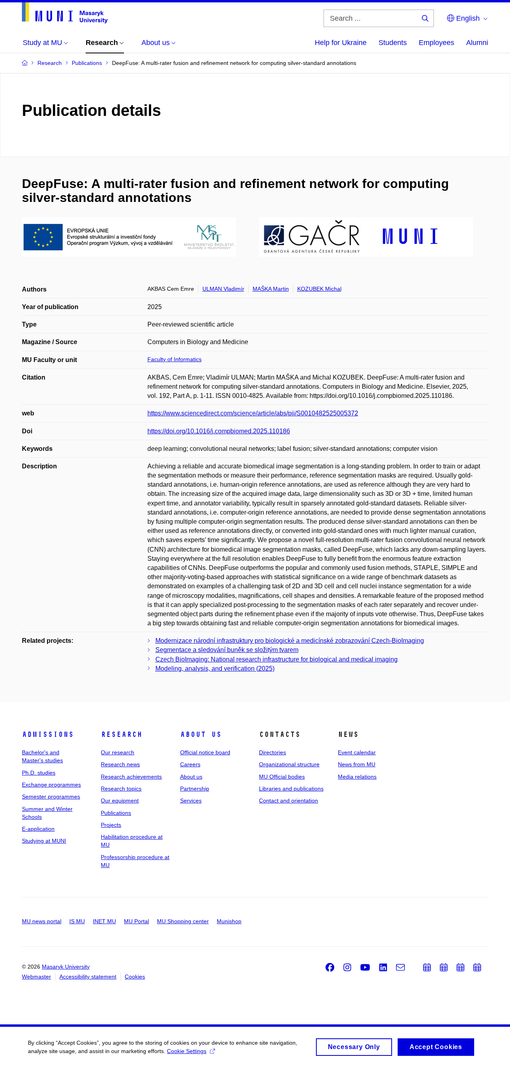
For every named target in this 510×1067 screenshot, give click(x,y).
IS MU (77, 921)
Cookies (135, 976)
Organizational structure (289, 764)
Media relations (357, 776)
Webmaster (36, 976)
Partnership (194, 788)
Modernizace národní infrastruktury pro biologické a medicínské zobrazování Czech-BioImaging (289, 640)
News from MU (356, 764)
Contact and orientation (288, 800)
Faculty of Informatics (174, 359)
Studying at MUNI (44, 841)
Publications (116, 813)
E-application (38, 829)
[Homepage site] (65, 12)
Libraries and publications (291, 788)
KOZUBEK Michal (319, 289)
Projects (111, 825)
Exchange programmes (51, 784)
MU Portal (136, 921)
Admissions (48, 734)
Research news (120, 764)
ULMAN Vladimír (223, 289)
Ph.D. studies (38, 772)
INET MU (104, 921)
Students (393, 43)
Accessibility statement (87, 976)
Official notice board (205, 752)
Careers (190, 764)
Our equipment (120, 800)
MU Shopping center (183, 921)
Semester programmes (51, 796)
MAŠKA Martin (271, 289)
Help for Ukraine (341, 43)
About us (201, 734)
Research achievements (131, 776)
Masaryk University (66, 966)
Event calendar (357, 752)
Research (121, 734)
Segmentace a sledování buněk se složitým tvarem (226, 649)
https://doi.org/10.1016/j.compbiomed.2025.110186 (218, 431)
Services (191, 800)
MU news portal (41, 921)
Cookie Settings (186, 1051)
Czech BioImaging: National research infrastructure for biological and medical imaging (276, 659)
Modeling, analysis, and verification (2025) (215, 668)
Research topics (121, 788)
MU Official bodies (282, 776)
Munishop (229, 921)
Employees (436, 43)
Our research (117, 752)
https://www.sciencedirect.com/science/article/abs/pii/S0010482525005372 (252, 413)
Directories (272, 752)
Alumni (477, 43)
